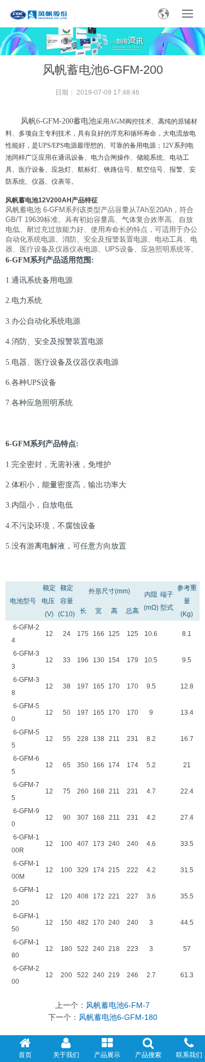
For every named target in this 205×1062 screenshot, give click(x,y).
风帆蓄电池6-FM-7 (118, 1005)
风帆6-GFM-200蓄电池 (58, 121)
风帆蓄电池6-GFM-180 (118, 1017)
